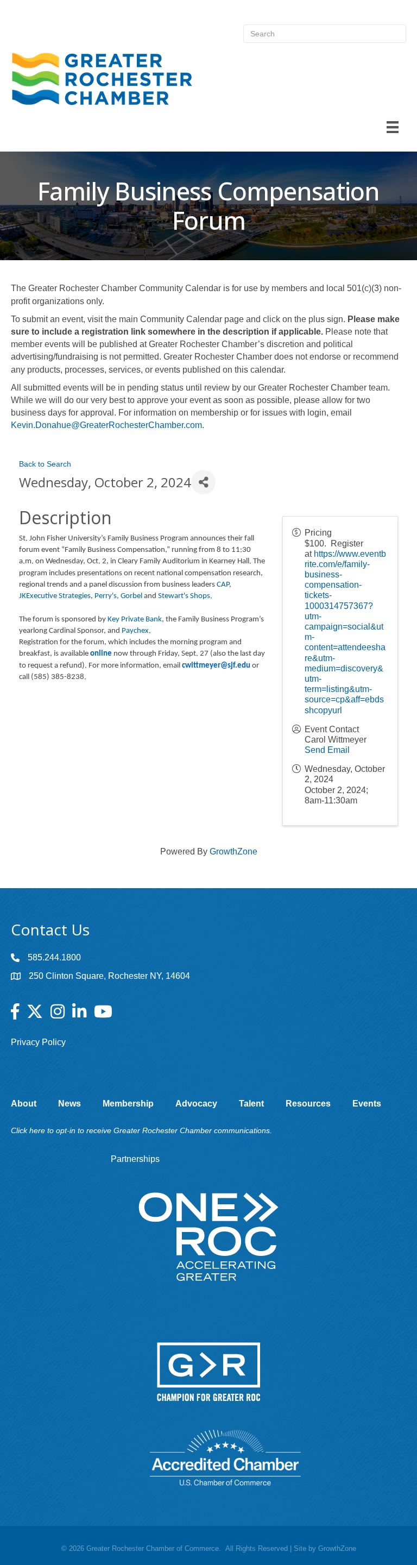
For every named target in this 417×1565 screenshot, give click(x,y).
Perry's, (106, 596)
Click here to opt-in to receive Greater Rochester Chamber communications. (141, 1130)
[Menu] (392, 127)
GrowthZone (233, 851)
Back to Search (45, 464)
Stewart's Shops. (185, 596)
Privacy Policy (38, 1042)
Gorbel (132, 596)
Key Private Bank (135, 619)
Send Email (327, 750)
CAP (223, 585)
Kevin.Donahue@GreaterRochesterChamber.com (106, 425)
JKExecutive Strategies (55, 596)
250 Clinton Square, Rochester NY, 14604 (109, 976)
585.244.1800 (54, 957)
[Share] (203, 482)
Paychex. (136, 631)
